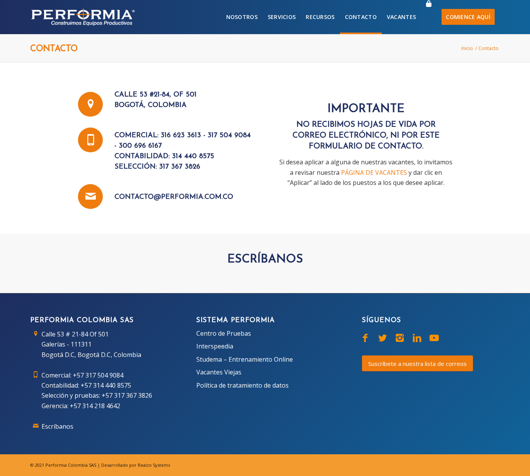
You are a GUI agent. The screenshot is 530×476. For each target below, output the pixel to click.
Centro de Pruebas (223, 333)
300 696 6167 (140, 146)
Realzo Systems (154, 465)
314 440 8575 (193, 156)
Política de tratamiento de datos (242, 385)
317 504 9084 (229, 135)
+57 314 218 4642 (95, 406)
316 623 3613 (181, 135)
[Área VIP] (428, 17)
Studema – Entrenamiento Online (244, 359)
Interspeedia (214, 346)
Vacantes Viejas (218, 372)
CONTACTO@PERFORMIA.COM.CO (173, 197)
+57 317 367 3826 (127, 395)
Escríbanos (57, 426)
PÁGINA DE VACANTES (374, 172)
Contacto (54, 49)
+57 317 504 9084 (98, 375)
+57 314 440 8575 (106, 385)
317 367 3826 (179, 167)
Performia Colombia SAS (70, 465)
